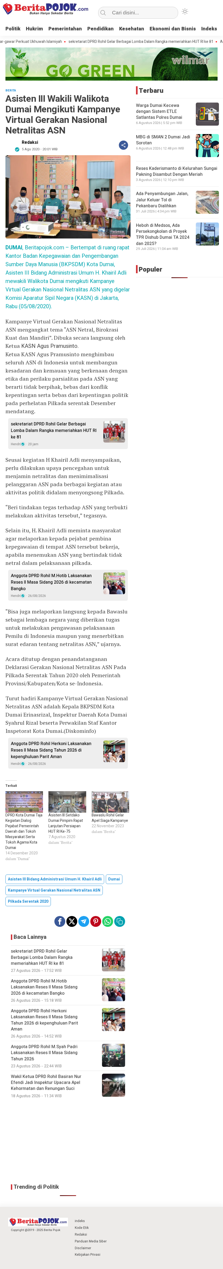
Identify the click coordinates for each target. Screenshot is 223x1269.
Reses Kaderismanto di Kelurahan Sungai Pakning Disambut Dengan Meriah (176, 171)
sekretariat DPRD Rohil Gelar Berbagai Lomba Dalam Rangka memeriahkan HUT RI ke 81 (120, 41)
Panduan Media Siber (91, 1241)
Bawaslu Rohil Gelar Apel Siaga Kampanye (110, 817)
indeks (80, 1221)
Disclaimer (83, 1248)
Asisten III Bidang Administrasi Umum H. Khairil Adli (55, 879)
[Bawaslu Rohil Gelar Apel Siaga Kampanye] (110, 802)
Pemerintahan (65, 29)
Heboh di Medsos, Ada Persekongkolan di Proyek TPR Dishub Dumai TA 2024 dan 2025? (162, 234)
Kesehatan (131, 29)
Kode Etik (82, 1227)
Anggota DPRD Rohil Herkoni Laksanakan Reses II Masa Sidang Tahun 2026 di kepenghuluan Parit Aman (51, 750)
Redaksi (30, 142)
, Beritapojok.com (34, 248)
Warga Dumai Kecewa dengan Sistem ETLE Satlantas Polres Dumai (159, 111)
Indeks (209, 29)
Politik (12, 29)
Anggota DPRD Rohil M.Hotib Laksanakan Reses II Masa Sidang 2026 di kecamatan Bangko (51, 582)
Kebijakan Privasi (87, 1254)
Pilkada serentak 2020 (28, 901)
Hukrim (34, 29)
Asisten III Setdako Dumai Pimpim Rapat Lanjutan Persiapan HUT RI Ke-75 (65, 823)
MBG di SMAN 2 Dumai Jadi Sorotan (163, 140)
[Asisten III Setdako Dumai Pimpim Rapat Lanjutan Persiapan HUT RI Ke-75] (67, 802)
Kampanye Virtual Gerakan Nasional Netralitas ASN (54, 890)
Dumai (114, 879)
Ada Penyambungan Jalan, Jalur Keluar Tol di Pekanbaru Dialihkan (162, 199)
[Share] (123, 145)
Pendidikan (100, 29)
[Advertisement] (68, 1141)
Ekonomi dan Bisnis (173, 29)
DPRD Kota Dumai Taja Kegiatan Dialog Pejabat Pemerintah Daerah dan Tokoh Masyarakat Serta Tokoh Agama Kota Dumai (23, 831)
